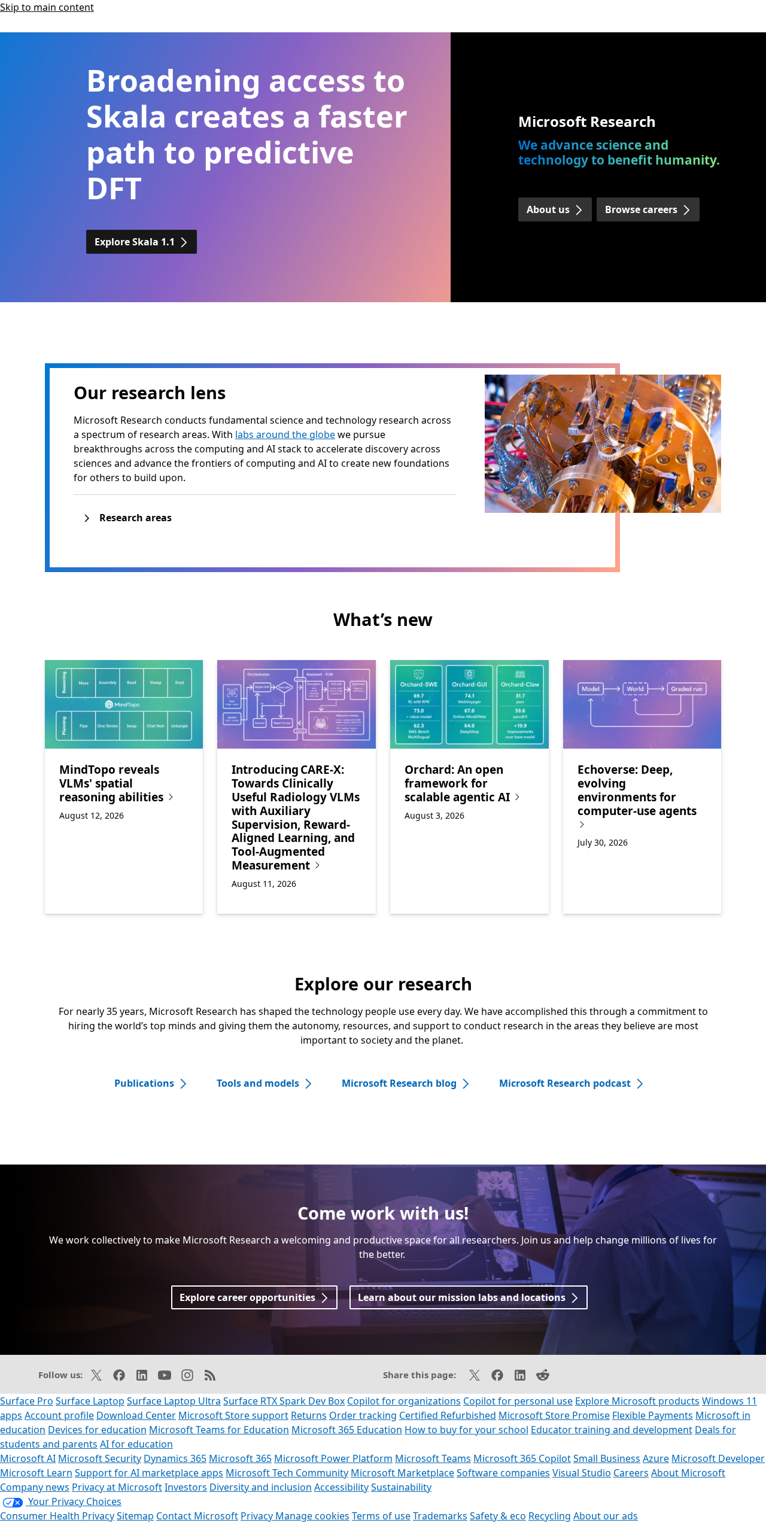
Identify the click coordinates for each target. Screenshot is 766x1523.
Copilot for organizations (404, 1401)
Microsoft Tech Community (287, 1472)
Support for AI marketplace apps (149, 1472)
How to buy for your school (466, 1429)
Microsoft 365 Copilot (522, 1458)
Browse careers (641, 209)
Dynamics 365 (175, 1458)
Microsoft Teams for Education (219, 1429)
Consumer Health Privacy (57, 1515)
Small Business (606, 1458)
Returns (309, 1415)
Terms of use (381, 1515)
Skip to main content (47, 7)
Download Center (136, 1415)
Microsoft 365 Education (346, 1429)
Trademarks (440, 1515)
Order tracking (363, 1415)
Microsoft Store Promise (554, 1415)
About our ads (605, 1515)
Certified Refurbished (447, 1415)
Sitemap (135, 1515)
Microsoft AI (28, 1458)
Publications (144, 1083)
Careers (631, 1472)
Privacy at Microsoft (117, 1487)
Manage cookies (312, 1515)
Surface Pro (26, 1401)
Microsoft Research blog (399, 1083)
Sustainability (401, 1487)
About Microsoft (688, 1472)
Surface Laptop (90, 1401)
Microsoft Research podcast (565, 1083)
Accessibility (341, 1487)
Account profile (59, 1415)
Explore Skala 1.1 (135, 241)
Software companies (503, 1472)
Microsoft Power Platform (333, 1458)
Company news (34, 1487)
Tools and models (258, 1083)
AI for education (136, 1444)
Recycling (549, 1515)
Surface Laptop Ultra (174, 1401)
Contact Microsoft (197, 1515)
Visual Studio (581, 1472)
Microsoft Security (99, 1458)
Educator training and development (611, 1429)
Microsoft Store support (233, 1415)
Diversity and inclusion (260, 1487)
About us (548, 209)
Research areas (135, 517)
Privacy (258, 1515)
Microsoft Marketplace (402, 1472)
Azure (656, 1458)
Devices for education (97, 1429)
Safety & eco (498, 1515)
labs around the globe (285, 434)
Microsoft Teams (433, 1458)
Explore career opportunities (247, 1297)
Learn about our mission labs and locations (462, 1297)
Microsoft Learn (36, 1472)
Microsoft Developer (718, 1458)
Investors (186, 1487)
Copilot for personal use (518, 1401)
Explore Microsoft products (637, 1401)
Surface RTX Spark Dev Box (284, 1401)
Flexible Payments (652, 1415)
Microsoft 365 (240, 1458)
